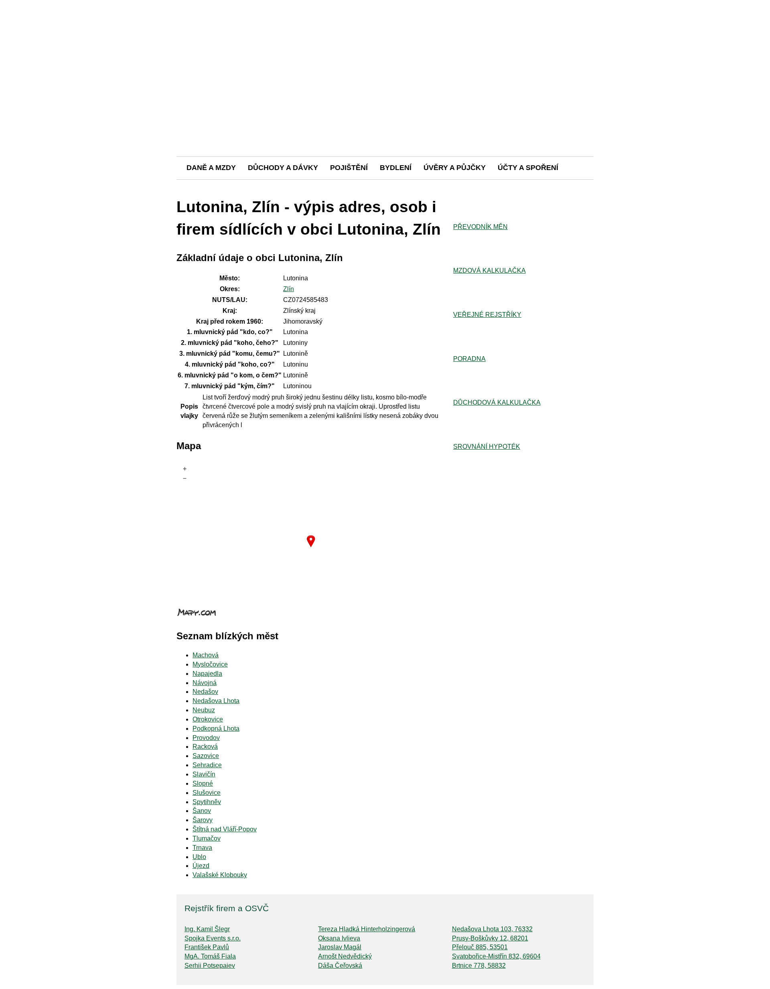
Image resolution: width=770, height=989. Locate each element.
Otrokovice (207, 719)
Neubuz (203, 710)
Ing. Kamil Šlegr (207, 929)
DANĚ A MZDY (211, 168)
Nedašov (205, 691)
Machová (205, 655)
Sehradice (207, 765)
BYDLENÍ (395, 168)
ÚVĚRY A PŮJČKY (455, 168)
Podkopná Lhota (215, 728)
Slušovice (206, 792)
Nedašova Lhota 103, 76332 (492, 929)
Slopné (202, 783)
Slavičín (203, 774)
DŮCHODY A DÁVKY (283, 168)
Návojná (204, 682)
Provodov (206, 737)
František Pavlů (206, 947)
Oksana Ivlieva (339, 938)
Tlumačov (206, 838)
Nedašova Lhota (215, 700)
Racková (205, 746)
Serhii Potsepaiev (209, 965)
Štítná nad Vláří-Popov (224, 829)
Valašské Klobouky (219, 874)
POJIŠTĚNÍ (349, 168)
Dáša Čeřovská (340, 965)
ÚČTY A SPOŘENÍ (528, 168)
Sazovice (205, 755)
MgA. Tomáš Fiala (210, 956)
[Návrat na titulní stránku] (385, 128)
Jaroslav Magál (339, 947)
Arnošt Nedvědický (345, 956)
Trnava (202, 847)
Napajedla (207, 673)
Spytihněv (206, 801)
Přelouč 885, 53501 (480, 947)
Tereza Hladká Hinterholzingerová (366, 929)
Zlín (288, 289)
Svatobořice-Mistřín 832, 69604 (496, 956)
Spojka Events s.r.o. (212, 938)
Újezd (200, 865)
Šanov (201, 810)
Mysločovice (210, 664)
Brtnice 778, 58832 (479, 965)
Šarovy (202, 820)
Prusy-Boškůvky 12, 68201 (490, 938)
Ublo (199, 856)
